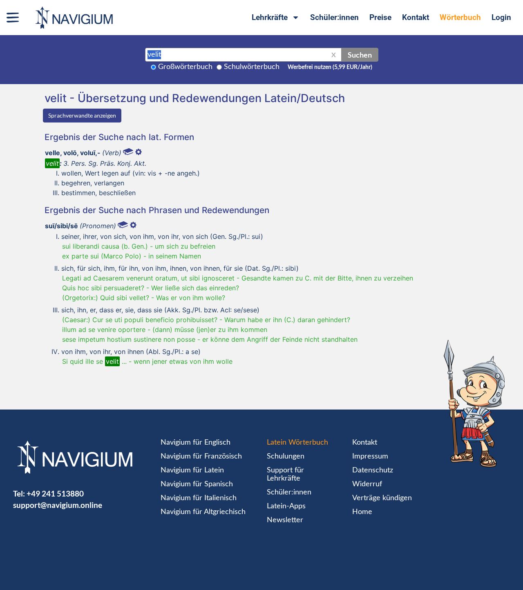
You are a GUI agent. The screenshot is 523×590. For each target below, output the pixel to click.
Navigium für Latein (192, 470)
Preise (380, 17)
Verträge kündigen (382, 498)
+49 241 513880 (55, 493)
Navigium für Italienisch (199, 498)
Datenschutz (372, 470)
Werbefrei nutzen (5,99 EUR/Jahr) (330, 67)
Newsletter (285, 520)
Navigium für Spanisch (197, 484)
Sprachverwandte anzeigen (82, 115)
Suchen (360, 54)
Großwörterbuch (185, 67)
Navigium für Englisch (195, 442)
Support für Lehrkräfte (285, 474)
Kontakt (415, 17)
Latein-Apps (286, 506)
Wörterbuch (460, 17)
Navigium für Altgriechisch (203, 512)
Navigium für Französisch (201, 456)
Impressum (370, 456)
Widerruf (367, 484)
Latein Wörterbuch (297, 442)
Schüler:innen (334, 17)
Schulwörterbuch (251, 67)
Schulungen (285, 456)
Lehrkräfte (270, 17)
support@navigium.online (57, 505)
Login (501, 17)
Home (362, 512)
